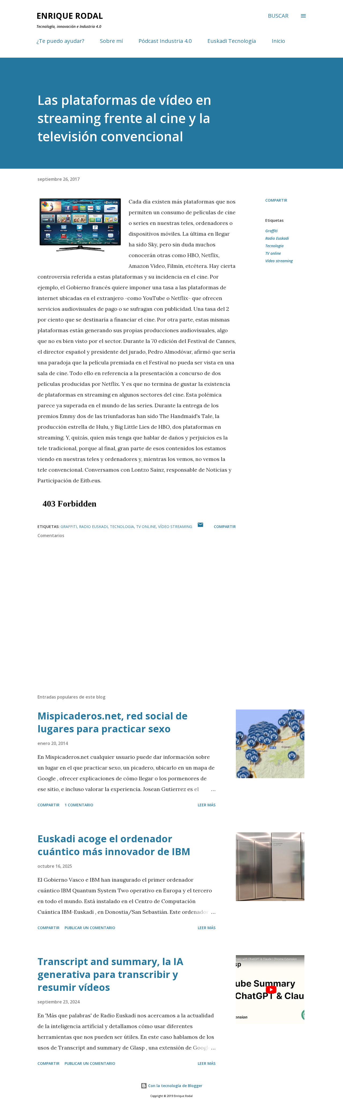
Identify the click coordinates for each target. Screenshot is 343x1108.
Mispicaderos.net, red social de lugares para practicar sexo (113, 722)
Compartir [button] (276, 200)
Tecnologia (274, 245)
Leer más (206, 804)
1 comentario (79, 804)
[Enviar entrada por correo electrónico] (200, 526)
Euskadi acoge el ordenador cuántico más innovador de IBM (114, 845)
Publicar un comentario (90, 927)
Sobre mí (111, 41)
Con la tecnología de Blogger (174, 1085)
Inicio (278, 41)
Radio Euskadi (277, 238)
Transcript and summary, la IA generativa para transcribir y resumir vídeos (110, 974)
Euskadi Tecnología (231, 41)
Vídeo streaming (279, 260)
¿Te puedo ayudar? (60, 41)
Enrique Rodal (69, 15)
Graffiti (271, 230)
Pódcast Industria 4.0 (165, 41)
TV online (273, 253)
